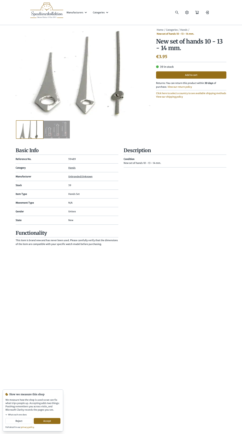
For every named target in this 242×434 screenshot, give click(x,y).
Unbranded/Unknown (80, 176)
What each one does (17, 414)
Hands (184, 29)
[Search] (177, 12)
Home (160, 29)
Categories (99, 12)
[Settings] (187, 12)
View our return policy (180, 86)
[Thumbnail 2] (56, 129)
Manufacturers (75, 12)
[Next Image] (143, 72)
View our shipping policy (169, 96)
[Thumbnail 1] (29, 129)
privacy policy (27, 427)
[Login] (207, 12)
